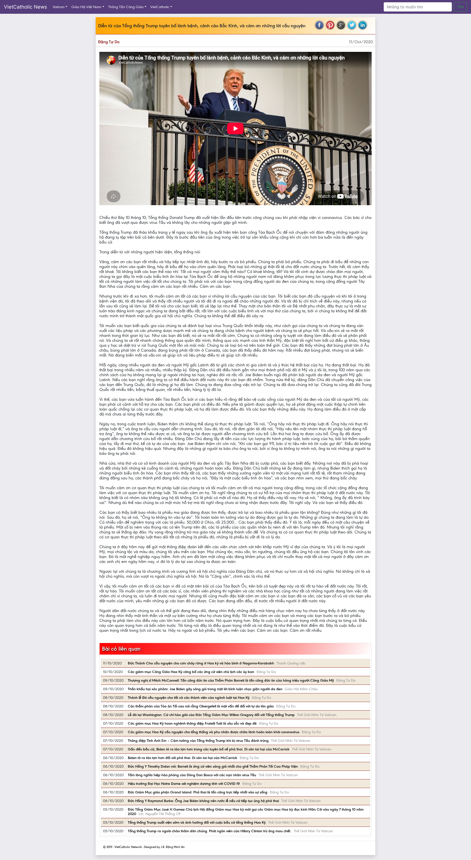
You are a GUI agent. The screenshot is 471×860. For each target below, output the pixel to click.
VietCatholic (159, 7)
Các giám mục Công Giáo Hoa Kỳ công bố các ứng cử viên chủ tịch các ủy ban (191, 672)
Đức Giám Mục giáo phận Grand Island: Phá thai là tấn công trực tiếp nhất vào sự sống (197, 792)
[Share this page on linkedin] (362, 25)
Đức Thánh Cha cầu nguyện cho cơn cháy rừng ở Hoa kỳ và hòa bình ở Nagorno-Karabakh (201, 663)
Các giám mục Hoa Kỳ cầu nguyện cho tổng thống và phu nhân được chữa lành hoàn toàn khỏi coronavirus (213, 732)
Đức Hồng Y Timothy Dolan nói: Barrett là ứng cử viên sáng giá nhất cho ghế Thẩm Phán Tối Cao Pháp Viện (213, 766)
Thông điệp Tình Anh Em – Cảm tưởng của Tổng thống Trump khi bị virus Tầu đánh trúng (198, 740)
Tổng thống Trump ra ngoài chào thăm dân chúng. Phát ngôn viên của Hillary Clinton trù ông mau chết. (209, 831)
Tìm (460, 6)
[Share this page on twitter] (352, 25)
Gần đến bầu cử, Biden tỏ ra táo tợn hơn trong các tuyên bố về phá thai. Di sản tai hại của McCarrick (208, 749)
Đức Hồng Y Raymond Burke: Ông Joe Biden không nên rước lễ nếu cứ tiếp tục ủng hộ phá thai (203, 801)
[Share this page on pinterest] (330, 25)
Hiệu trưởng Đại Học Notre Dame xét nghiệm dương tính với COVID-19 (184, 783)
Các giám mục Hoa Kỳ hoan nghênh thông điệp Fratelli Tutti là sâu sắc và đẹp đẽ (192, 723)
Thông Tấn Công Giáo (126, 7)
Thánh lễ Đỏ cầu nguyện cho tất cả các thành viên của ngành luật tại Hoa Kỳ (188, 697)
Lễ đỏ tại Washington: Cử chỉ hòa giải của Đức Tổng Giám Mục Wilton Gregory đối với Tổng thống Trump (211, 715)
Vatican (59, 7)
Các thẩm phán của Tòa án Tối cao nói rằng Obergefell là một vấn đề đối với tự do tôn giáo (201, 706)
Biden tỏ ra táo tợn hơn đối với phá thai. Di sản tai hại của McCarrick (182, 758)
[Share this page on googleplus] (341, 25)
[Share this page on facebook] (319, 25)
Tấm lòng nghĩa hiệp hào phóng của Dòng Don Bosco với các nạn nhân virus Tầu (192, 775)
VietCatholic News (25, 7)
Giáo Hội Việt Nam (86, 7)
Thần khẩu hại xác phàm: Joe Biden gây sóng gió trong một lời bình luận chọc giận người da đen (205, 689)
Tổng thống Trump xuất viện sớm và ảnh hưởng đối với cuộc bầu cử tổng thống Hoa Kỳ (197, 822)
